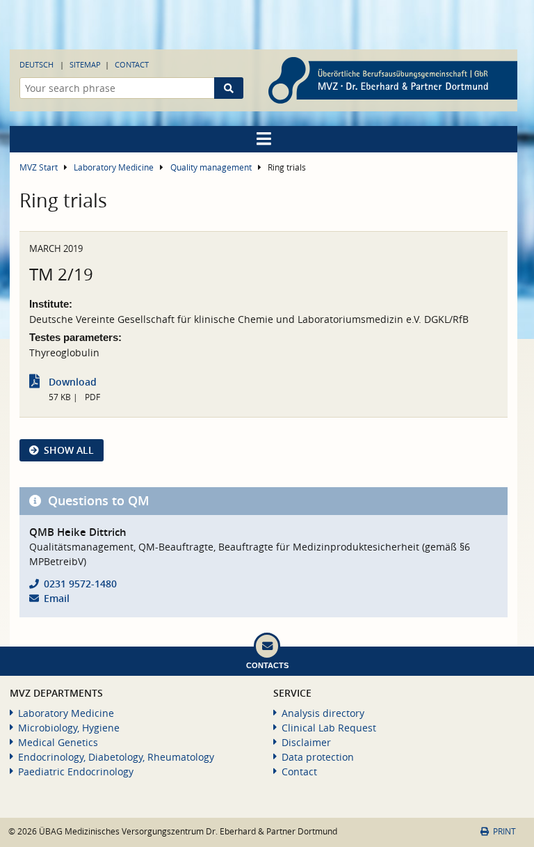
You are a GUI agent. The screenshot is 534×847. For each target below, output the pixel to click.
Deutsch (36, 64)
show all (69, 450)
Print (504, 831)
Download (73, 381)
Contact (132, 64)
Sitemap (85, 64)
